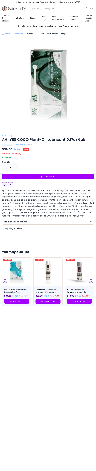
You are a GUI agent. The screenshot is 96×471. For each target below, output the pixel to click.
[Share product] (10, 184)
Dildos (32, 18)
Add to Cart (49, 176)
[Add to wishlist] (4, 184)
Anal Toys (44, 18)
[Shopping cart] (91, 8)
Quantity (6, 162)
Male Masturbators (58, 18)
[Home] (14, 8)
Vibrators (20, 18)
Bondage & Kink (74, 18)
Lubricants (18, 33)
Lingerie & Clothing (5, 18)
